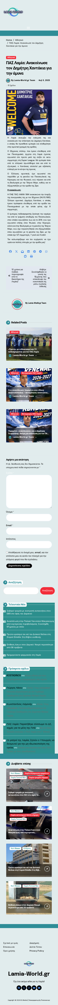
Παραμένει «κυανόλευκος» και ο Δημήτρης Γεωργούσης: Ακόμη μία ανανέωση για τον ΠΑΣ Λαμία (28, 433)
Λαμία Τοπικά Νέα (18, 778)
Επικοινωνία (9, 947)
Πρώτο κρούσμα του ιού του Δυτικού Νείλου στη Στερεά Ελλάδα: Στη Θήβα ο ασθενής (29, 635)
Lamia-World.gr (29, 974)
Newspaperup (34, 1000)
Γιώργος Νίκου (14, 688)
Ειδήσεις (27, 848)
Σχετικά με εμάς (10, 943)
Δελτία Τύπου (36, 947)
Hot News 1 (16, 773)
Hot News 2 (16, 811)
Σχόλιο (10, 473)
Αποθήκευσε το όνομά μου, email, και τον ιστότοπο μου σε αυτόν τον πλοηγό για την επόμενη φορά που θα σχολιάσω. (27, 556)
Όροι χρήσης (9, 951)
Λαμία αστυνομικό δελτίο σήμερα (24, 815)
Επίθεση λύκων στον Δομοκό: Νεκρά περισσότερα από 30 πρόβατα (30, 646)
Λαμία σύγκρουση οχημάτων (37, 773)
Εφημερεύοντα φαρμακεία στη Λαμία (24, 655)
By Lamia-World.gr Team (23, 80)
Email (9, 525)
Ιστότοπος (11, 539)
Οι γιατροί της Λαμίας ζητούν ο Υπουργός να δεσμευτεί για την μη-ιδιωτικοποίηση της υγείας (30, 744)
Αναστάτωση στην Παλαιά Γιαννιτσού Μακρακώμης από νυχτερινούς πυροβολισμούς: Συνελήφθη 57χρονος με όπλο (30, 624)
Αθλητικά (11, 57)
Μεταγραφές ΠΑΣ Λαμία (31, 373)
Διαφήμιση (34, 943)
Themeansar (45, 1000)
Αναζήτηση (14, 582)
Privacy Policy (37, 951)
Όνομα (10, 512)
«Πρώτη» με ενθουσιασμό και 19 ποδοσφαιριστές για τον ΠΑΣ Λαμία (23, 350)
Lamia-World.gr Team (37, 303)
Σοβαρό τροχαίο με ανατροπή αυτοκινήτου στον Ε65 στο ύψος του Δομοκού (29, 612)
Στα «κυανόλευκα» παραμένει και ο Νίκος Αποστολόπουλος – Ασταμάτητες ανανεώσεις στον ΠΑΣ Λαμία (28, 393)
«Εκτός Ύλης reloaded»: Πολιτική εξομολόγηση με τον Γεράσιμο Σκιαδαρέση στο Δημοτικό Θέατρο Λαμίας (29, 692)
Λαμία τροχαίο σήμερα (38, 778)
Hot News (15, 848)
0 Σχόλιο (12, 85)
